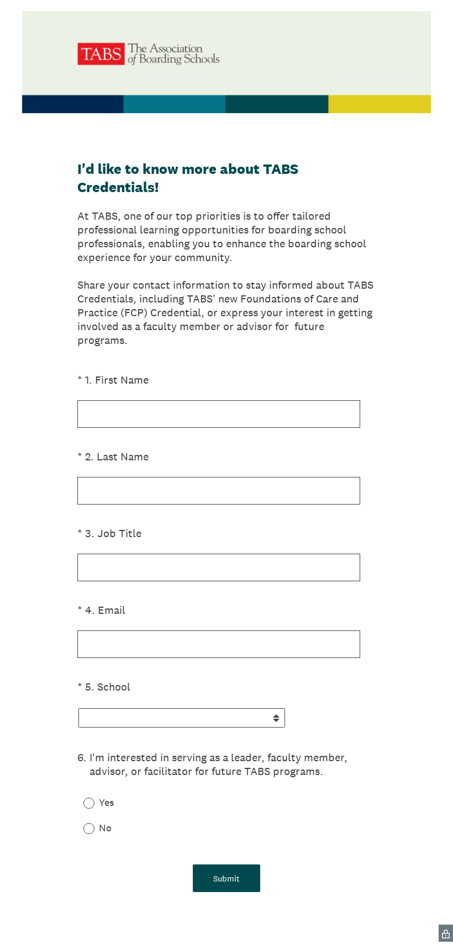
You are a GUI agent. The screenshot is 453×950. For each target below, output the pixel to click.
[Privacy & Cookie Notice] (445, 933)
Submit (226, 878)
